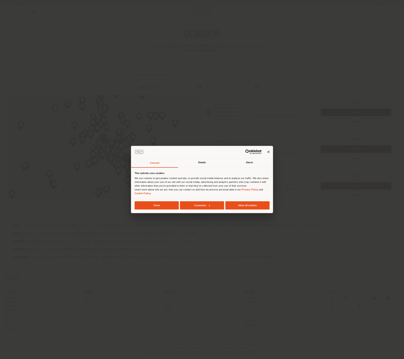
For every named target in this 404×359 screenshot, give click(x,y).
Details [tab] (202, 162)
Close (157, 205)
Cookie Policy (143, 193)
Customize (200, 205)
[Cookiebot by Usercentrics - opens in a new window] (247, 152)
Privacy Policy (250, 189)
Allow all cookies (247, 205)
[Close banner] (268, 152)
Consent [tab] (154, 163)
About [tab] (249, 162)
